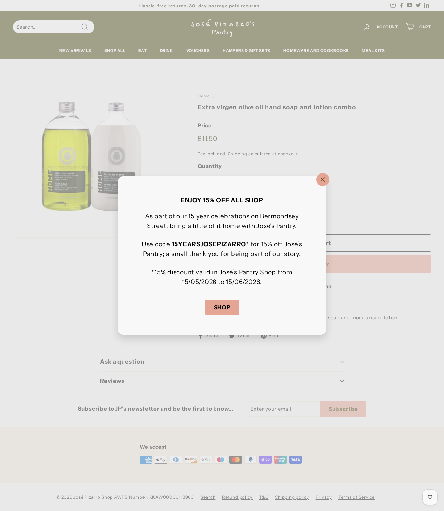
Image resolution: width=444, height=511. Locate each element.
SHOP (222, 307)
